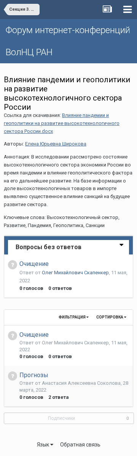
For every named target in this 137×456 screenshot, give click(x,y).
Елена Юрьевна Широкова (55, 144)
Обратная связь (80, 445)
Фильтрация (72, 317)
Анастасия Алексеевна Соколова (81, 383)
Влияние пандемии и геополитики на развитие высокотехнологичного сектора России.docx (61, 123)
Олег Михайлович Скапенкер (75, 272)
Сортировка (110, 317)
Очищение (34, 263)
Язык (43, 445)
